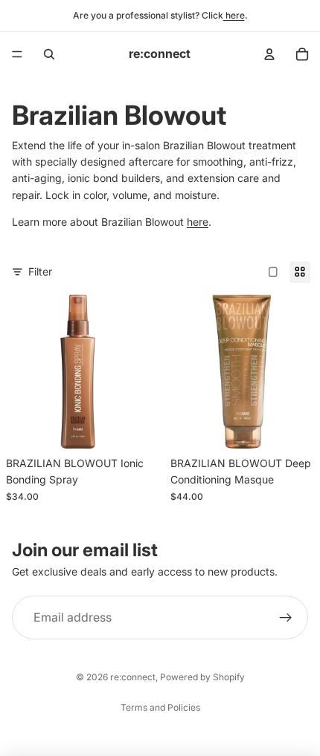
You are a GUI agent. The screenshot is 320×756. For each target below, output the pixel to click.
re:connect (133, 676)
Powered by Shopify (202, 676)
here (234, 15)
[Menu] (17, 54)
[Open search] (49, 54)
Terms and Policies (160, 707)
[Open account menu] (269, 54)
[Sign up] (285, 617)
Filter (40, 271)
